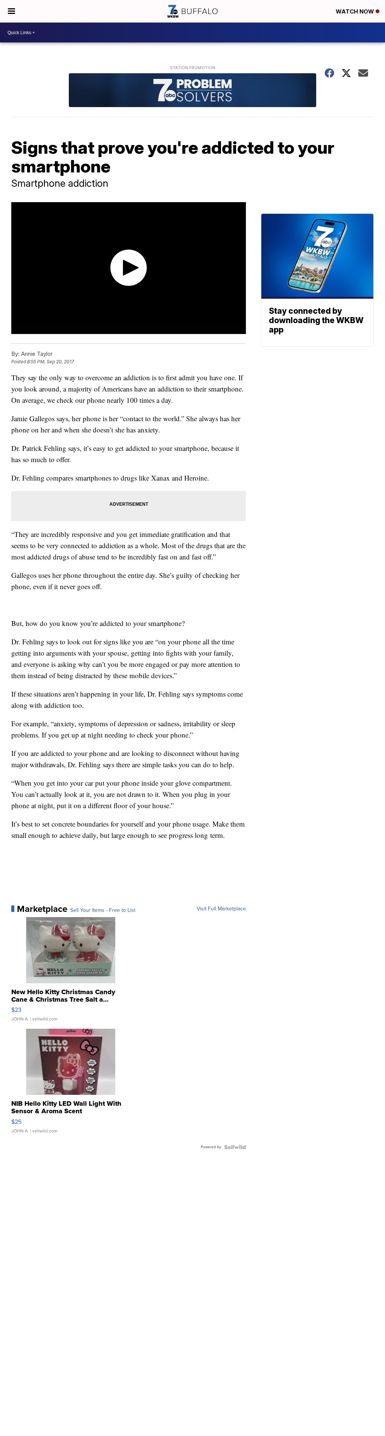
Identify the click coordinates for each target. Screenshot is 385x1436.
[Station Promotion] (192, 91)
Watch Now (356, 11)
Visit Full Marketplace (221, 908)
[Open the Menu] (11, 11)
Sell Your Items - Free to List (102, 910)
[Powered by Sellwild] (235, 1147)
